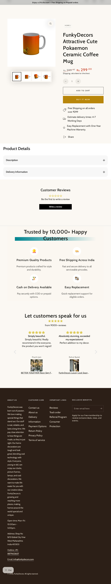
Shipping (66, 73)
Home (67, 25)
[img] (55, 321)
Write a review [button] (55, 206)
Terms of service (37, 440)
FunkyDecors (19, 574)
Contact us (34, 407)
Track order (55, 412)
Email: (20, 559)
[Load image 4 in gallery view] (46, 76)
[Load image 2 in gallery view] (26, 76)
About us (33, 412)
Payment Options (37, 426)
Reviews (54, 407)
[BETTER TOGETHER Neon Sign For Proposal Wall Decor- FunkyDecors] (36, 365)
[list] (55, 272)
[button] (16, 352)
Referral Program (58, 416)
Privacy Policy (36, 435)
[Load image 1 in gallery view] (16, 76)
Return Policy (35, 430)
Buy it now (83, 99)
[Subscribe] (102, 408)
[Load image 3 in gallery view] (36, 76)
